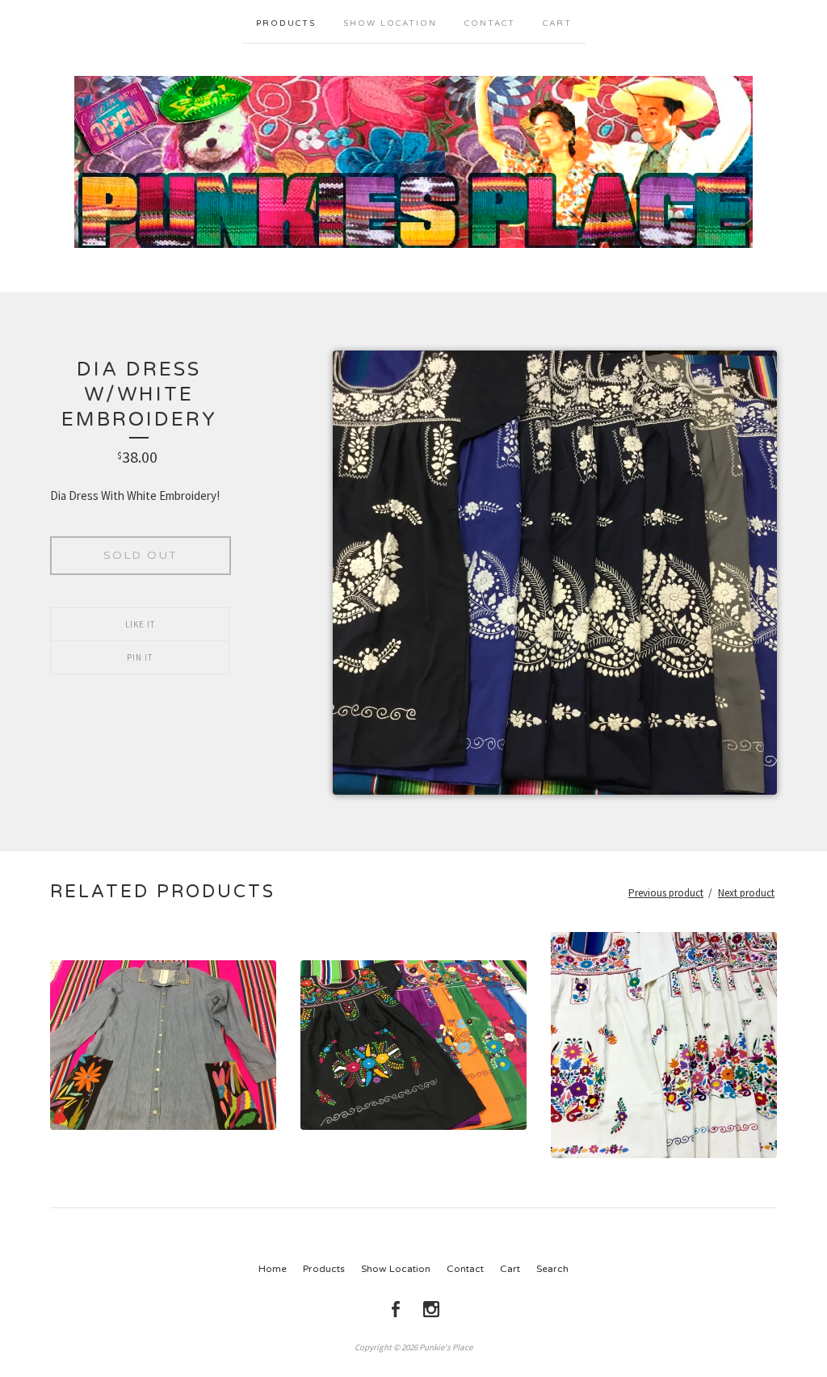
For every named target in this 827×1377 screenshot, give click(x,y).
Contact (489, 23)
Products (286, 23)
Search (552, 1268)
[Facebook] (396, 1309)
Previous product (665, 893)
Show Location (390, 23)
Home (272, 1268)
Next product (746, 893)
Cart (557, 23)
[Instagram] (431, 1309)
